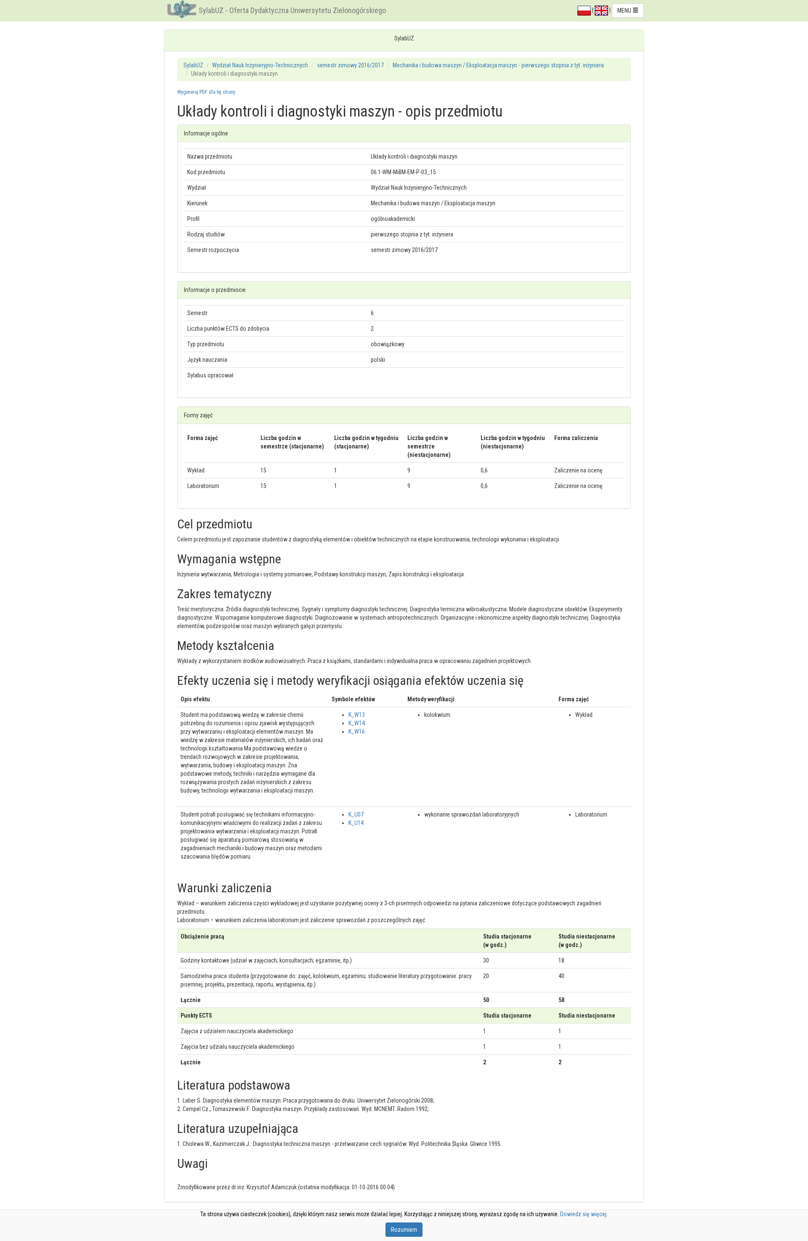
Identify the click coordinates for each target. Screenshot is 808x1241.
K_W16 (356, 731)
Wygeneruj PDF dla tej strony (206, 92)
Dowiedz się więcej (583, 1214)
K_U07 (356, 814)
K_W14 (356, 723)
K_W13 (356, 714)
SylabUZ (193, 65)
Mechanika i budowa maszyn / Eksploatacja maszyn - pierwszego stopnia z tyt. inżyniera (498, 65)
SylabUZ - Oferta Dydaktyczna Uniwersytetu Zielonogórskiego (292, 10)
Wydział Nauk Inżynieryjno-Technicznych (260, 65)
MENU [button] (625, 10)
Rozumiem (404, 1229)
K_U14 (356, 822)
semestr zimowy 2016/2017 (350, 65)
